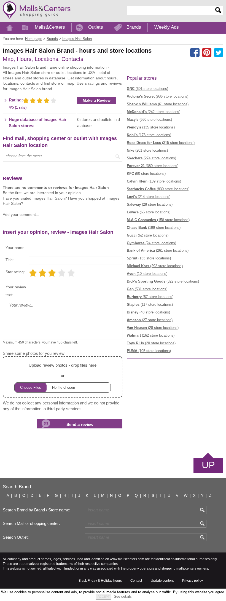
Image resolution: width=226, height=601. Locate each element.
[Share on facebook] (195, 52)
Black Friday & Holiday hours (100, 581)
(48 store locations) (148, 312)
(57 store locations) (150, 297)
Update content (162, 581)
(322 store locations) (163, 281)
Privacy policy (192, 581)
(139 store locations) (154, 181)
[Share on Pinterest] (206, 52)
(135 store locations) (151, 127)
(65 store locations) (148, 212)
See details (123, 596)
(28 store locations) (150, 204)
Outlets (95, 27)
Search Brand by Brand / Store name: (36, 510)
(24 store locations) (151, 243)
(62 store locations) (147, 235)
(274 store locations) (151, 158)
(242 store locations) (153, 112)
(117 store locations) (150, 304)
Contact (136, 581)
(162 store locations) (150, 335)
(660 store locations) (149, 119)
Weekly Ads (166, 27)
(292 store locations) (155, 266)
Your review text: (16, 291)
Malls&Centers (50, 27)
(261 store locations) (158, 250)
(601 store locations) (147, 89)
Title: (10, 259)
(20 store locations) (151, 343)
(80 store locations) (146, 173)
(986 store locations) (157, 96)
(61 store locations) (158, 104)
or (62, 370)
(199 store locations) (154, 228)
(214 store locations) (148, 197)
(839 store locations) (158, 189)
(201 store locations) (147, 150)
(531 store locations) (147, 289)
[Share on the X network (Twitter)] (218, 52)
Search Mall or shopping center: (31, 523)
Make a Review (97, 100)
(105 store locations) (149, 351)
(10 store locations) (147, 274)
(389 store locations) (152, 166)
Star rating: (15, 272)
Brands (134, 27)
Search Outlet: (16, 537)
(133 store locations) (149, 258)
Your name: (16, 247)
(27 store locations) (150, 320)
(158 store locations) (158, 220)
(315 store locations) (161, 143)
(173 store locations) (149, 135)
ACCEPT (104, 596)
